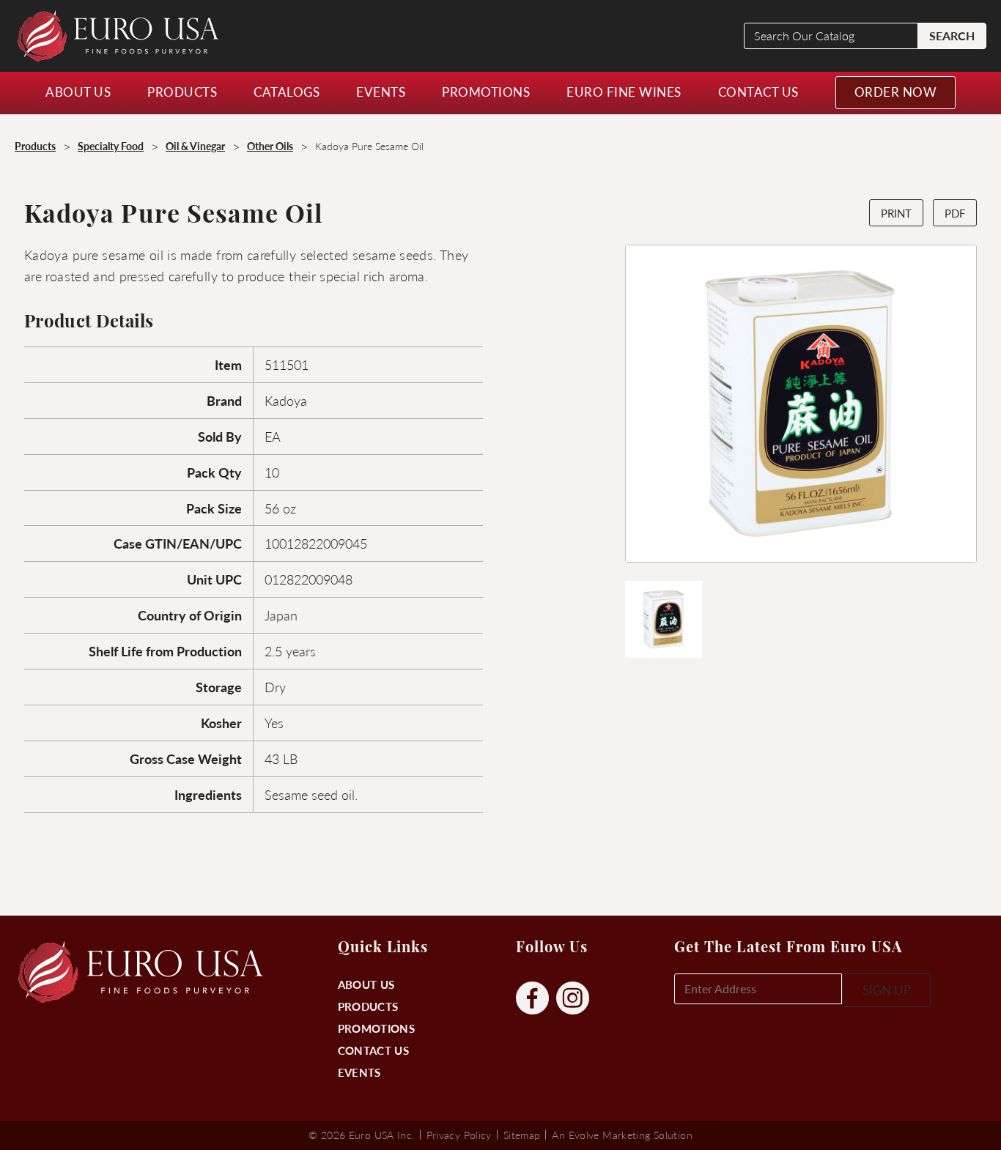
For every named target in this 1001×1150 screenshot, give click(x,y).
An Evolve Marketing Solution (622, 1134)
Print (896, 212)
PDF (955, 212)
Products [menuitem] (182, 91)
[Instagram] (572, 999)
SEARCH (952, 35)
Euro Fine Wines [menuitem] (624, 91)
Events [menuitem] (380, 91)
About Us (366, 984)
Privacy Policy (459, 1134)
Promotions (376, 1028)
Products (368, 1006)
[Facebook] (532, 999)
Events (359, 1072)
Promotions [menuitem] (486, 91)
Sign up (887, 989)
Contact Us (373, 1050)
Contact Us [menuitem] (758, 91)
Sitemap (522, 1134)
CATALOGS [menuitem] (286, 91)
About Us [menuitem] (78, 91)
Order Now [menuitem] (895, 91)
